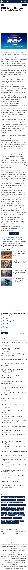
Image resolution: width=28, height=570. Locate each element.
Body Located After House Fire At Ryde (13, 426)
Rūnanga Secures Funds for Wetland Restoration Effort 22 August (12, 480)
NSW (18, 499)
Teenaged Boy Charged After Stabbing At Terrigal (13, 388)
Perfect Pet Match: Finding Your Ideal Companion (18, 280)
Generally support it (9, 321)
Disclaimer (3, 533)
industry (16, 241)
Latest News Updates (6, 529)
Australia (3, 497)
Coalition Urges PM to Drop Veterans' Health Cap (12, 364)
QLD (11, 518)
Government (9, 497)
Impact (3, 523)
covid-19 (23, 505)
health (9, 502)
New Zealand (21, 515)
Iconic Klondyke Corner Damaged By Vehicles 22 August (12, 486)
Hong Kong (23, 241)
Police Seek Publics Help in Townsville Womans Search (13, 376)
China (13, 238)
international (16, 239)
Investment (4, 510)
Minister (20, 502)
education (10, 510)
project (22, 512)
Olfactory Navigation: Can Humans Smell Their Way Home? (19, 272)
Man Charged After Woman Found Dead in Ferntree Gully (14, 393)
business (3, 239)
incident (16, 523)
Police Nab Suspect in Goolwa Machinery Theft (13, 405)
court (7, 523)
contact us (7, 568)
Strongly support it (8, 318)
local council (4, 507)
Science (2, 4)
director (23, 239)
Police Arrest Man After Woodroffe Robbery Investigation (11, 442)
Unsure (5, 330)
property (3, 241)
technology (19, 238)
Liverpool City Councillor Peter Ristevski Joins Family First (13, 460)
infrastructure (20, 507)
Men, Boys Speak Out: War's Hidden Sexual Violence (12, 349)
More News (14, 491)
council (15, 505)
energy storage (12, 245)
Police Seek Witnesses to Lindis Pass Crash (14, 430)
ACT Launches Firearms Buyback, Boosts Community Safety (13, 421)
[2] (7, 558)
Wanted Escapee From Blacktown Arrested (14, 359)
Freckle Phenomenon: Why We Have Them (19, 261)
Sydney (3, 520)
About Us (23, 531)
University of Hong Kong (15, 243)
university (7, 238)
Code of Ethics (18, 529)
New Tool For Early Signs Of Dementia (13, 455)
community (22, 497)
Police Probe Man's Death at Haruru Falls (13, 465)
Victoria (22, 499)
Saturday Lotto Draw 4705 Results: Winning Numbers (11, 382)
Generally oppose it (9, 324)
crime (3, 515)
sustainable (14, 515)
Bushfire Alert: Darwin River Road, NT (12, 476)
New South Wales (12, 507)
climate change (15, 520)
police (3, 499)
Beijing (9, 239)
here (14, 230)
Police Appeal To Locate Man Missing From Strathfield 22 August (12, 354)
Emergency (8, 515)
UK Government (5, 518)
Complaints (17, 533)
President (9, 520)
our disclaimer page (18, 568)
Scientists (15, 518)
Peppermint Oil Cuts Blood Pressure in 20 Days (14, 343)
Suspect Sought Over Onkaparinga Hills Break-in (13, 399)
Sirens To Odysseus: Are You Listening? (13, 447)
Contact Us (17, 531)
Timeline (3, 338)
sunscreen (4, 245)
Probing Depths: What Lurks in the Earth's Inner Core (20, 253)
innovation (4, 243)
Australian (8, 499)
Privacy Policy (4, 531)
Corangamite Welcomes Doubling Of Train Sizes (14, 435)
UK (19, 505)
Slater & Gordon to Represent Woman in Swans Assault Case (13, 471)
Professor (10, 241)
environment (14, 502)
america (22, 520)
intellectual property (7, 247)
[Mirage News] (5, 1)
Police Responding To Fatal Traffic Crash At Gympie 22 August (13, 370)
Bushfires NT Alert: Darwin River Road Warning (12, 411)
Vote (4, 333)
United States (16, 512)
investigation (4, 512)
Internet (11, 523)
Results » (22, 333)
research (14, 499)
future (20, 518)
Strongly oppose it (8, 327)
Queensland (4, 505)
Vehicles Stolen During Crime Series (12, 416)
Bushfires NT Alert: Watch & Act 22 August (14, 451)
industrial (20, 245)
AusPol (10, 512)
